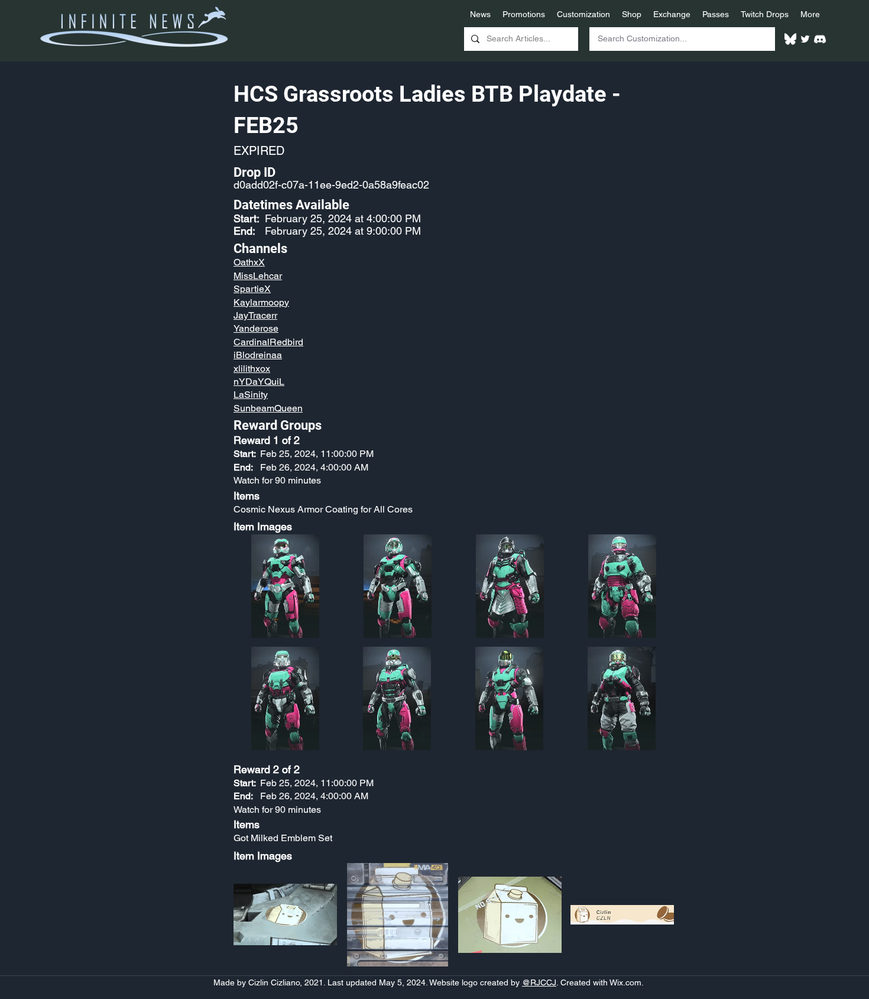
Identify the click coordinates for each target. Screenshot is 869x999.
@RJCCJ (539, 982)
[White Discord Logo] (820, 39)
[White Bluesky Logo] (790, 39)
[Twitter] (805, 39)
